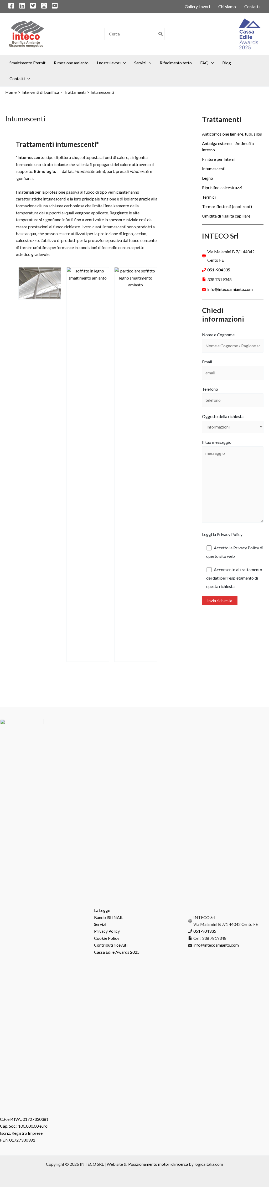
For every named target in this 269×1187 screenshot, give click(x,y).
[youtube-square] (55, 5)
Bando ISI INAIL (108, 917)
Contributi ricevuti (110, 944)
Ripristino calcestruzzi (222, 187)
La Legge (102, 910)
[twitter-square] (35, 5)
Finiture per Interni (218, 159)
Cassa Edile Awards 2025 (116, 951)
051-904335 (218, 269)
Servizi (100, 924)
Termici (209, 196)
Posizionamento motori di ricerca (158, 1164)
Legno (207, 178)
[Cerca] (160, 34)
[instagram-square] (46, 5)
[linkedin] (24, 5)
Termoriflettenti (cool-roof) (227, 206)
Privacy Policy (107, 930)
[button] (123, 63)
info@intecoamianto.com (230, 289)
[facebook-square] (13, 5)
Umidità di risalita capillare (226, 215)
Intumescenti (213, 168)
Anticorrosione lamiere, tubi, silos (232, 133)
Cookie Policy (106, 938)
